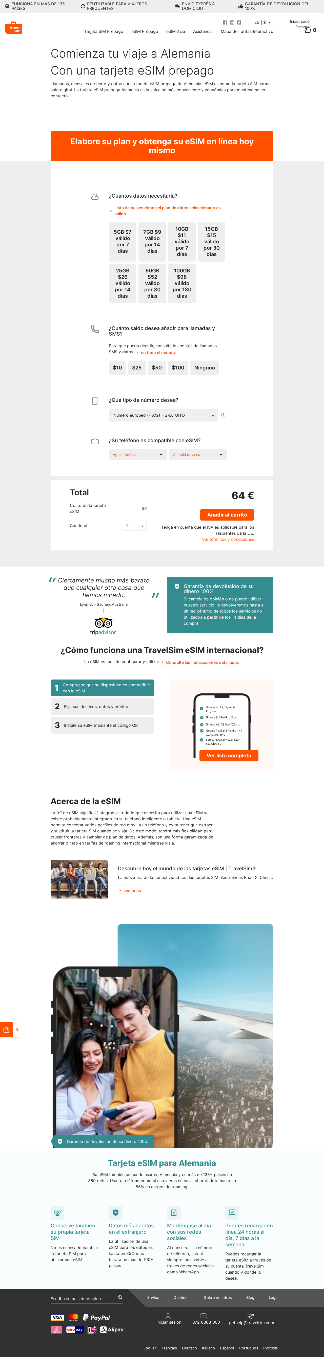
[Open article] (79, 879)
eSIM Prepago (144, 31)
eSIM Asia (175, 31)
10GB (182, 241)
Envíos (153, 1297)
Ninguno (204, 368)
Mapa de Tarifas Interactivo (247, 31)
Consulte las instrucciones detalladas (202, 662)
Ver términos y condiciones (228, 539)
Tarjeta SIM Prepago (103, 31)
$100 (178, 368)
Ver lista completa (229, 756)
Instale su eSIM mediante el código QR (96, 725)
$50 (157, 368)
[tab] (102, 688)
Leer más (132, 890)
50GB (152, 283)
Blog (250, 1297)
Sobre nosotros (218, 1297)
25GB (122, 283)
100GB (182, 283)
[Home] (13, 27)
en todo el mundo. (158, 352)
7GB (152, 241)
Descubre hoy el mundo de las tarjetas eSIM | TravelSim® (187, 868)
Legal (273, 1297)
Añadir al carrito (227, 515)
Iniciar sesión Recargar (301, 24)
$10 (117, 368)
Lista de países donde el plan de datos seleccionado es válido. (167, 210)
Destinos (182, 1297)
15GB (212, 241)
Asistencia (203, 31)
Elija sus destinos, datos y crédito (91, 706)
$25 (137, 368)
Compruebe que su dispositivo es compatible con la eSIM (102, 687)
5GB (123, 241)
